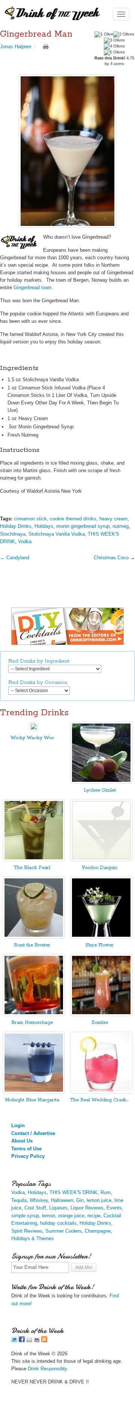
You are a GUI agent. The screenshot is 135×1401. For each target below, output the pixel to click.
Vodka (25, 541)
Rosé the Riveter (32, 945)
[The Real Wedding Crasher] (101, 1092)
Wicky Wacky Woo (32, 738)
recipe (93, 1215)
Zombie (100, 1022)
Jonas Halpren (15, 46)
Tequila (19, 1200)
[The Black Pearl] (34, 859)
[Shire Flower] (101, 937)
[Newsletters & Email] (29, 1340)
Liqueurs (58, 1208)
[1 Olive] (103, 34)
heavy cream (113, 518)
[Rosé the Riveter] (34, 937)
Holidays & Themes (32, 1238)
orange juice (71, 1215)
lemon (48, 1215)
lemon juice (99, 1200)
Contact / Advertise (33, 1133)
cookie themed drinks (73, 518)
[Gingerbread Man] (67, 151)
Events (114, 1208)
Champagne (98, 1231)
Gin (80, 1200)
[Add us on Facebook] (22, 1340)
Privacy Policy (28, 1156)
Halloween (62, 1200)
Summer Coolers (63, 1231)
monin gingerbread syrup (83, 526)
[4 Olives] (114, 46)
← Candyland (14, 557)
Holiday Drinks (16, 526)
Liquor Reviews (87, 1208)
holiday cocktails (58, 1223)
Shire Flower (100, 945)
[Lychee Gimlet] (101, 782)
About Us (22, 1141)
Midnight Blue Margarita (32, 1100)
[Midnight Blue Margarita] (34, 1092)
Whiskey (39, 1200)
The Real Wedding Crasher (100, 1100)
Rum (105, 1192)
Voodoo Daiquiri (99, 868)
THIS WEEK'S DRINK (74, 1192)
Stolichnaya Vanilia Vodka (56, 534)
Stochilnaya (13, 534)
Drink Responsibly (47, 1368)
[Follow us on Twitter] (14, 1340)
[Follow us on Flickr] (37, 1340)
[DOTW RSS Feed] (44, 1340)
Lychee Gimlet (100, 790)
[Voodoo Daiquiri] (101, 859)
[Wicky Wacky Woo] (34, 729)
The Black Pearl (32, 868)
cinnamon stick (30, 518)
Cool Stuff (35, 1208)
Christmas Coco (111, 557)
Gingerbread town (32, 287)
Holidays (43, 526)
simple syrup (25, 1215)
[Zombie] (101, 1014)
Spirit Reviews (26, 1231)
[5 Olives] (114, 52)
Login (18, 1125)
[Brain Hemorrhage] (34, 1014)
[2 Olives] (123, 34)
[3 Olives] (114, 40)
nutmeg (120, 526)
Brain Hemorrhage (32, 1022)
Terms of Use (26, 1148)
